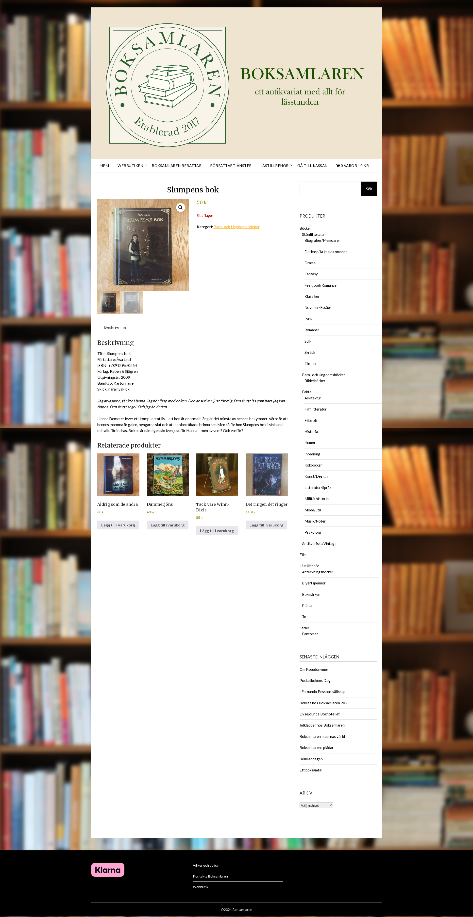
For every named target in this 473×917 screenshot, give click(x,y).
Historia (311, 431)
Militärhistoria (316, 498)
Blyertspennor (314, 583)
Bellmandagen (311, 759)
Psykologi (312, 532)
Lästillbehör (274, 165)
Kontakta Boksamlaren (210, 876)
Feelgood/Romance (320, 285)
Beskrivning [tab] (115, 327)
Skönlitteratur (313, 234)
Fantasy (311, 274)
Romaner (311, 330)
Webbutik (200, 887)
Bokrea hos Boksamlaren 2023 (325, 703)
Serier (304, 628)
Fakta (306, 392)
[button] (180, 207)
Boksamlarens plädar (317, 747)
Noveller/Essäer (317, 307)
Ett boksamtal (311, 770)
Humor (310, 442)
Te (304, 616)
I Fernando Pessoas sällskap (322, 691)
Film (303, 554)
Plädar (307, 605)
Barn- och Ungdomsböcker (237, 226)
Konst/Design (316, 476)
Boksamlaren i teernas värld (322, 736)
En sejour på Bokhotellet (320, 714)
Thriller (310, 363)
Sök (369, 189)
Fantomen (310, 634)
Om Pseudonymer (314, 669)
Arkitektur (312, 398)
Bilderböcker (314, 380)
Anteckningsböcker (317, 572)
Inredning (312, 454)
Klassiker (312, 296)
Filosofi (310, 420)
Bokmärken (311, 594)
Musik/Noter (315, 521)
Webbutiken (130, 165)
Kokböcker (313, 465)
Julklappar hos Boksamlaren (322, 725)
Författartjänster (231, 165)
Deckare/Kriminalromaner (325, 251)
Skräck (309, 352)
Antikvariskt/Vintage (319, 543)
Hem (104, 165)
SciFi (308, 341)
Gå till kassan (312, 165)
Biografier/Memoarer (322, 240)
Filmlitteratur (315, 409)
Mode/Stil (312, 510)
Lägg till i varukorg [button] (118, 525)
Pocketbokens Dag (315, 680)
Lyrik (308, 319)
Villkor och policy (206, 865)
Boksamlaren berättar (177, 165)
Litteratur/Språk (317, 487)
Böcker (305, 228)
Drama (310, 263)
